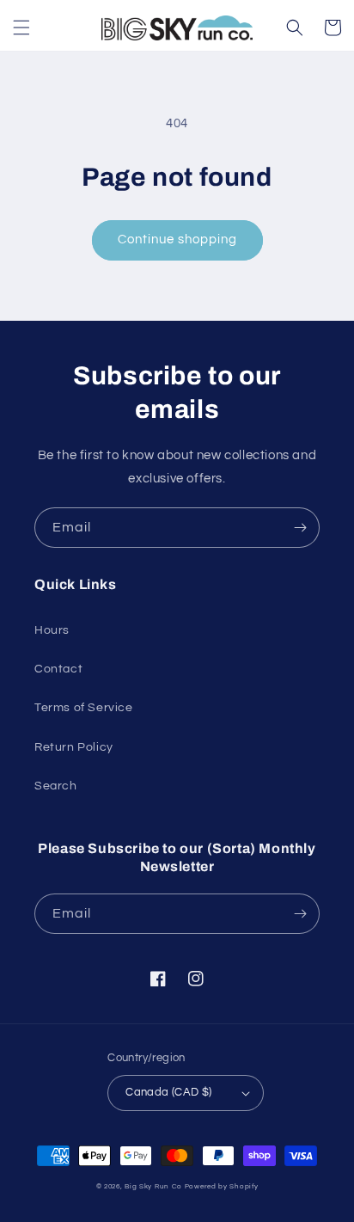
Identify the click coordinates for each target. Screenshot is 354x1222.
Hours (52, 630)
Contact (58, 669)
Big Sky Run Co (153, 1186)
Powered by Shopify (222, 1186)
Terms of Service (83, 708)
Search (55, 786)
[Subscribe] (300, 527)
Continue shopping (177, 239)
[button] (21, 27)
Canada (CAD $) (168, 1092)
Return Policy (73, 747)
